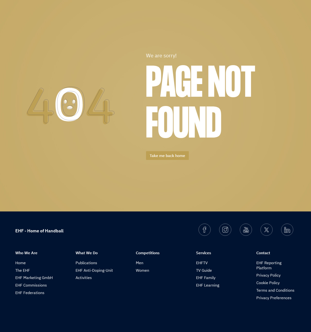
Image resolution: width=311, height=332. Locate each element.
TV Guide (204, 270)
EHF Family (206, 277)
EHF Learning (207, 285)
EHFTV (202, 262)
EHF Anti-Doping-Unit (94, 270)
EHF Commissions (31, 285)
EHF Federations (29, 292)
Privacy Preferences (274, 297)
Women (142, 270)
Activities (84, 277)
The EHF (22, 270)
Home (20, 262)
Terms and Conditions (275, 290)
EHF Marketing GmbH (34, 277)
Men (139, 262)
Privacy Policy (268, 275)
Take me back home (167, 155)
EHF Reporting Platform (268, 265)
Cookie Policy (268, 282)
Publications (86, 262)
